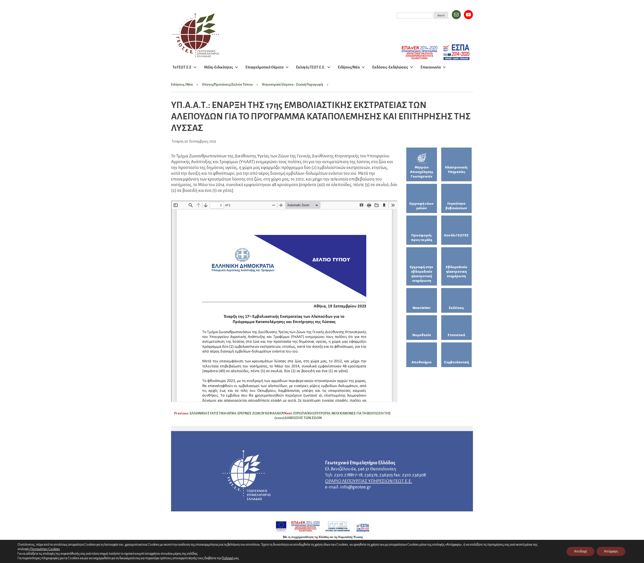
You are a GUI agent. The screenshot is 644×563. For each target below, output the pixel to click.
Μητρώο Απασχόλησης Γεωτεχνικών (421, 171)
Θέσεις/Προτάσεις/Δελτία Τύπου (227, 84)
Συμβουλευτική (456, 362)
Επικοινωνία (431, 67)
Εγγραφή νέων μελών (421, 206)
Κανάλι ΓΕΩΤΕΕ (456, 235)
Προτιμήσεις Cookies (45, 549)
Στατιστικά (456, 335)
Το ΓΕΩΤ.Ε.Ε (182, 67)
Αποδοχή (580, 551)
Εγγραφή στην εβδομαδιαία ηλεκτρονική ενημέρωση (421, 274)
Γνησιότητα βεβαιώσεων (456, 206)
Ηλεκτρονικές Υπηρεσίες (456, 169)
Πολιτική (227, 558)
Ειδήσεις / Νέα (182, 84)
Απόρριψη (611, 551)
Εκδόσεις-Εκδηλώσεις (390, 67)
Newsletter (422, 308)
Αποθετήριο (422, 362)
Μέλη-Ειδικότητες (218, 67)
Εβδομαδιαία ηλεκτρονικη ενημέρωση (456, 271)
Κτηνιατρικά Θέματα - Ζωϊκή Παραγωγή (292, 84)
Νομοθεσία (421, 335)
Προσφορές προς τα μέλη (421, 237)
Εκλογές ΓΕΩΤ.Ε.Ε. (310, 67)
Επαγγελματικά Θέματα (265, 67)
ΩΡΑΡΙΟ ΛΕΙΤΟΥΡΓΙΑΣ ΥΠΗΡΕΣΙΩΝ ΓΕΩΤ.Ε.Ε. (368, 480)
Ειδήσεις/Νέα (349, 67)
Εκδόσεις (456, 308)
